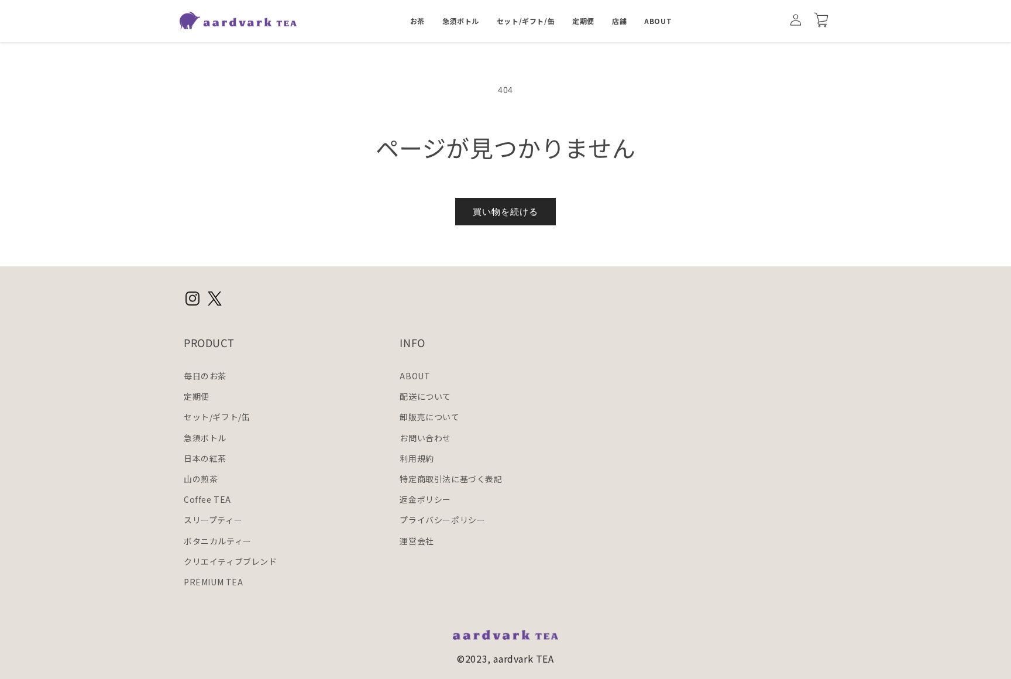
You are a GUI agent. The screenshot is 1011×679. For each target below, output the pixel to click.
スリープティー (213, 520)
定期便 (196, 397)
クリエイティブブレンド (230, 561)
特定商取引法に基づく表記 (451, 479)
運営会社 (417, 541)
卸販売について (429, 417)
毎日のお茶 (205, 376)
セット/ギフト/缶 (217, 417)
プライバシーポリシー (442, 520)
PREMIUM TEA (213, 582)
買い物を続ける (505, 211)
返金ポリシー (425, 499)
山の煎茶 (201, 479)
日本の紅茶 (205, 458)
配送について (425, 397)
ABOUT (415, 376)
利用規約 (417, 458)
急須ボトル (205, 438)
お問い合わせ (425, 438)
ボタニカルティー (218, 541)
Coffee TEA (207, 499)
